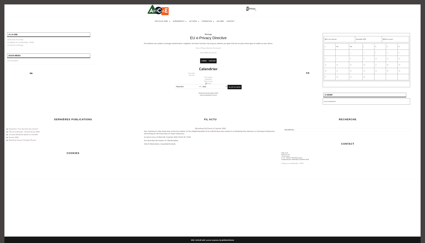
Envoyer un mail (287, 168)
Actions (193, 21)
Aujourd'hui (208, 79)
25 (387, 71)
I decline (212, 61)
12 (399, 59)
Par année (191, 73)
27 (325, 77)
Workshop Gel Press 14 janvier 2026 (210, 128)
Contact (231, 21)
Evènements (178, 21)
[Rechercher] (208, 83)
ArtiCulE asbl (161, 21)
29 (351, 77)
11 (387, 59)
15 (351, 65)
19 (399, 65)
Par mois (192, 75)
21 (337, 71)
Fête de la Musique (16, 45)
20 (325, 71)
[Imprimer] (309, 73)
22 (351, 71)
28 (337, 77)
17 (376, 65)
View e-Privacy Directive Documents (208, 48)
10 (376, 59)
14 (337, 65)
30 (364, 77)
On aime (220, 21)
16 (364, 65)
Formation (207, 21)
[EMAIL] (307, 73)
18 (387, 65)
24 (376, 71)
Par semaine (208, 77)
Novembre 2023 (361, 39)
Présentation (13, 61)
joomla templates (212, 240)
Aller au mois (208, 81)
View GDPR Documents (208, 53)
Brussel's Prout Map (16, 39)
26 (399, 71)
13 (325, 65)
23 (364, 71)
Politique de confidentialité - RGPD (21, 42)
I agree (204, 61)
